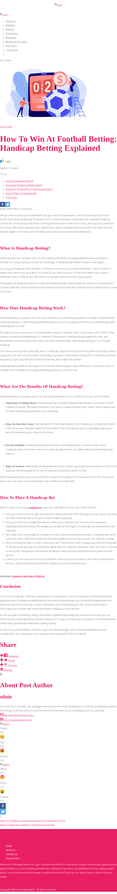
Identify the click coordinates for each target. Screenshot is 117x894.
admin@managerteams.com (18, 715)
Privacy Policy (13, 858)
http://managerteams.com (17, 720)
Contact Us (12, 853)
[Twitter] (7, 204)
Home (9, 845)
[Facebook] (2, 204)
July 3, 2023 (6, 126)
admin (6, 696)
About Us (10, 849)
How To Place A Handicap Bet (21, 193)
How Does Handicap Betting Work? (24, 185)
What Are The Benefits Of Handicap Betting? (29, 189)
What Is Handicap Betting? (20, 181)
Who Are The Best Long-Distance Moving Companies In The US (32, 820)
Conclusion (11, 197)
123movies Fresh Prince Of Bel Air (28, 576)
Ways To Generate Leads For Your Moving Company (27, 824)
